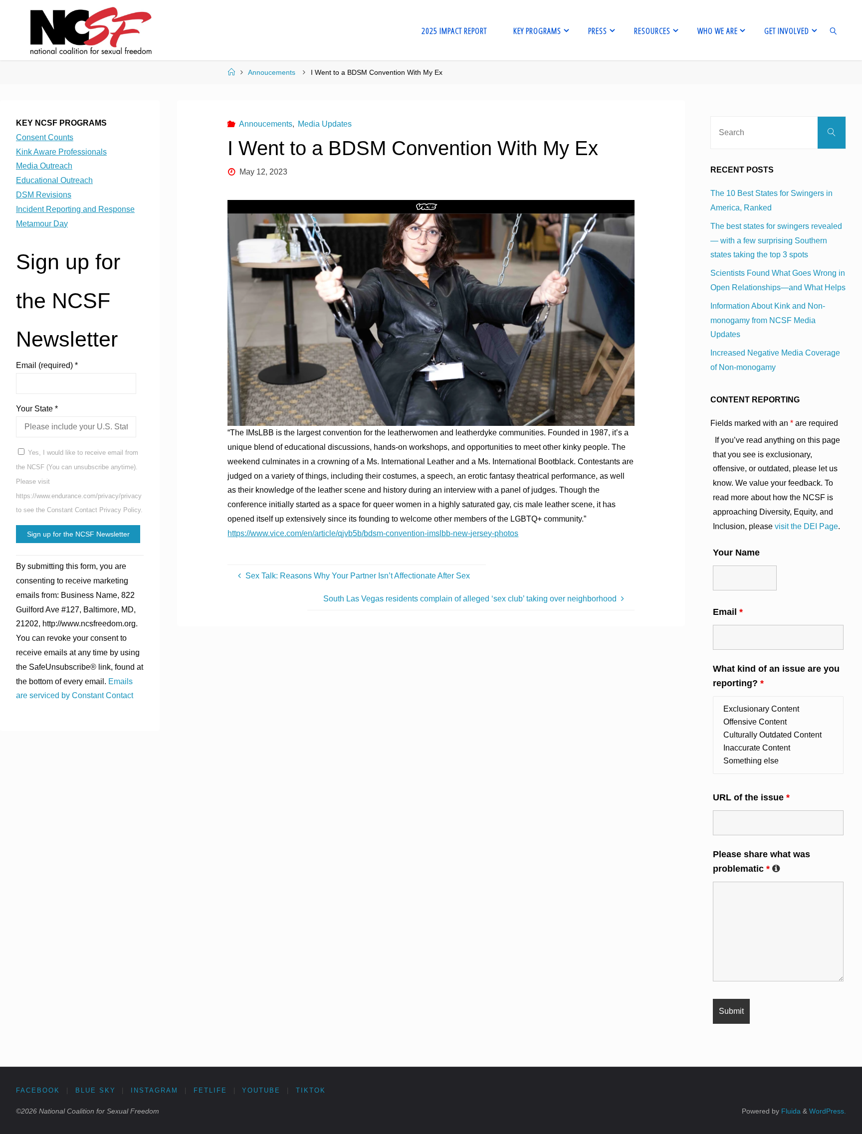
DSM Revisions (43, 194)
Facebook (38, 1090)
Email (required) (47, 365)
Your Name (736, 553)
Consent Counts (44, 137)
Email (728, 612)
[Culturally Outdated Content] (778, 735)
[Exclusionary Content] (778, 709)
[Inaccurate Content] (778, 748)
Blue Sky (95, 1090)
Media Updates (325, 124)
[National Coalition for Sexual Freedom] (90, 30)
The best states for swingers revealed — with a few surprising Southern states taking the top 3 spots (776, 240)
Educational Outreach (54, 180)
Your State (37, 408)
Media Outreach (44, 166)
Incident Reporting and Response (75, 209)
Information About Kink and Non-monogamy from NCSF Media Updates (767, 320)
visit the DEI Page (806, 526)
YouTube (261, 1090)
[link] (834, 30)
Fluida (790, 1111)
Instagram (154, 1090)
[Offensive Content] (778, 722)
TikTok (311, 1090)
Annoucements (271, 72)
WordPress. (827, 1111)
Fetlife (210, 1090)
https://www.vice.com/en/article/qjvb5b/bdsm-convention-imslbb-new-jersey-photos (372, 533)
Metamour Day (42, 223)
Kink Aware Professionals (61, 152)
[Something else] (778, 761)
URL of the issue (751, 797)
